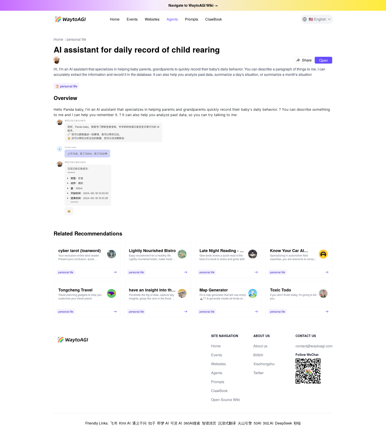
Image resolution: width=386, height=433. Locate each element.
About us (260, 345)
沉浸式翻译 (227, 423)
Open (323, 60)
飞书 (113, 423)
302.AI (268, 423)
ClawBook (213, 19)
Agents (172, 19)
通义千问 (139, 423)
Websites (152, 19)
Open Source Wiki (225, 399)
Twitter (258, 372)
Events (132, 19)
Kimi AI (124, 423)
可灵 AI (176, 423)
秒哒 (297, 423)
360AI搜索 (192, 423)
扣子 (151, 423)
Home (115, 19)
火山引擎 (245, 423)
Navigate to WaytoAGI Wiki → (193, 5)
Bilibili (258, 354)
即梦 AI (163, 423)
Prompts (191, 19)
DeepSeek (283, 423)
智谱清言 (209, 423)
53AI (257, 423)
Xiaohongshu (264, 363)
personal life (76, 39)
